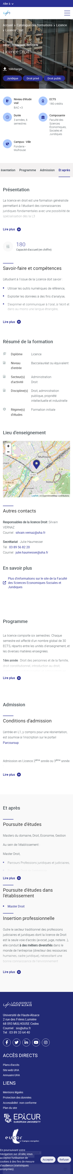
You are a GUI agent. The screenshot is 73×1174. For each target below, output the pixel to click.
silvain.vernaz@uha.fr (30, 532)
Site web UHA (11, 1070)
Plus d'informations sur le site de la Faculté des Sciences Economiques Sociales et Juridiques (37, 582)
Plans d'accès (11, 1065)
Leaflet (35, 495)
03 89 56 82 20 (19, 547)
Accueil (8, 25)
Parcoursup (11, 743)
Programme (27, 170)
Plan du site (10, 1108)
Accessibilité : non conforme (19, 1103)
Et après (64, 170)
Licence (61, 25)
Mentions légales (13, 1092)
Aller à (6, 3)
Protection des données (17, 1097)
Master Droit (16, 906)
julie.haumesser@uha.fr (32, 552)
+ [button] (8, 446)
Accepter (48, 1159)
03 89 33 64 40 (19, 1032)
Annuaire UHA (11, 1075)
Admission (47, 170)
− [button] (8, 451)
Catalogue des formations (34, 25)
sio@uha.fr (23, 1028)
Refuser (64, 1159)
